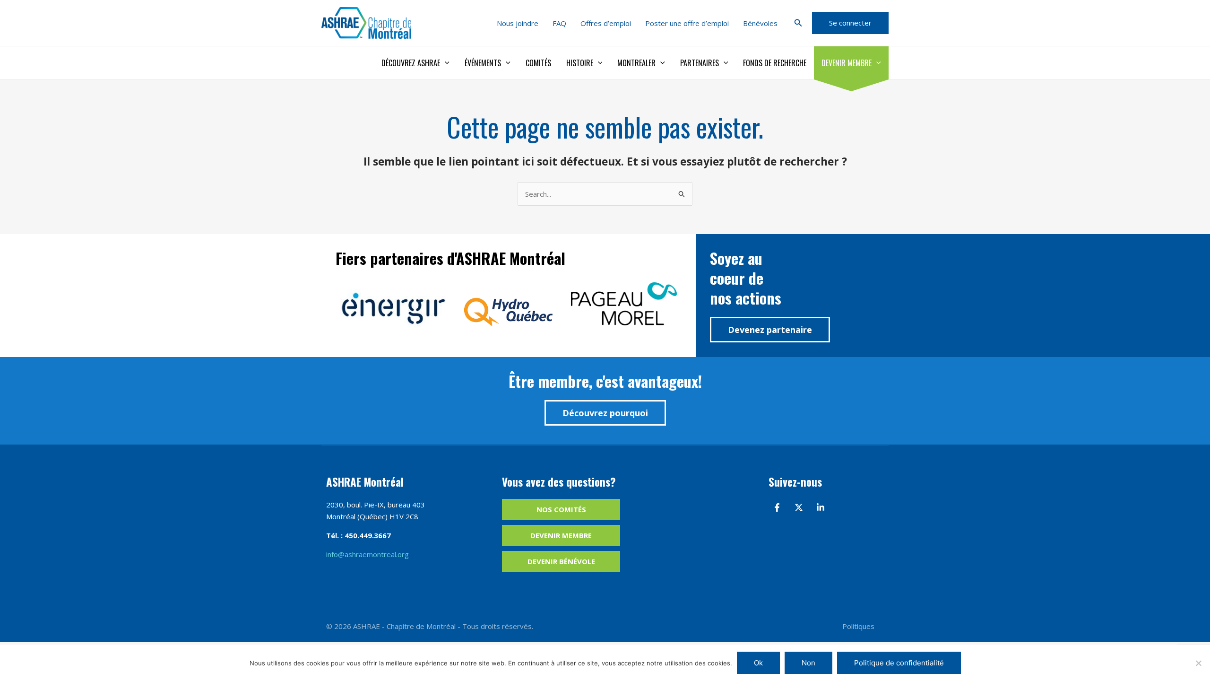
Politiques (858, 626)
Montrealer (636, 63)
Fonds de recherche (774, 63)
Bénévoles (760, 23)
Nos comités (561, 509)
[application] (444, 62)
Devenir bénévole (561, 561)
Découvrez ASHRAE (410, 63)
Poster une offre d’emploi (687, 23)
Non (808, 662)
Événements (483, 63)
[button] (798, 23)
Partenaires (699, 63)
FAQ (559, 23)
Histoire (579, 63)
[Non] (1198, 663)
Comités (538, 63)
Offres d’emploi (605, 23)
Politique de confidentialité (899, 662)
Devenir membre (846, 63)
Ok (758, 662)
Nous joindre (517, 23)
